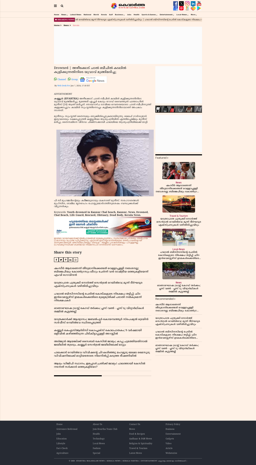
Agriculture (62, 453)
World (96, 14)
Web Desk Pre (63, 86)
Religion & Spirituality (140, 443)
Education (61, 439)
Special (96, 453)
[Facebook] (176, 3)
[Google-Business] (176, 8)
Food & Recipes (137, 434)
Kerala (104, 14)
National (87, 14)
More (193, 14)
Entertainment (166, 14)
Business (119, 14)
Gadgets (170, 439)
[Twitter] (182, 3)
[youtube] (199, 3)
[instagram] (188, 3)
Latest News (75, 14)
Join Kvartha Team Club (105, 429)
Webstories (171, 453)
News (63, 14)
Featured (161, 158)
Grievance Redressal (66, 429)
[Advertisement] (128, 45)
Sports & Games (149, 14)
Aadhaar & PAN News (140, 439)
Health (136, 14)
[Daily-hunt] (188, 8)
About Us (97, 424)
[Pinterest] (182, 8)
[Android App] (199, 8)
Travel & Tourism (138, 448)
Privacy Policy (173, 424)
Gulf (111, 14)
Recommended (164, 299)
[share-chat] (193, 8)
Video (168, 443)
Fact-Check (62, 448)
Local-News (181, 14)
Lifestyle (60, 443)
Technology (99, 439)
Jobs (129, 14)
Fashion (97, 448)
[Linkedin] (193, 3)
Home (56, 14)
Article (169, 448)
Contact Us (134, 424)
